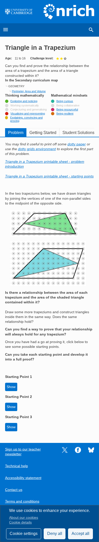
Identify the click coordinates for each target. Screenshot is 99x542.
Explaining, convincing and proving (26, 119)
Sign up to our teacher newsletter (23, 451)
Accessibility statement (23, 478)
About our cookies (23, 518)
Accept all (80, 533)
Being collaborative (67, 105)
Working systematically (24, 105)
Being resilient (64, 113)
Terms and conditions (22, 501)
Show (11, 387)
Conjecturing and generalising (28, 109)
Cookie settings (24, 533)
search (91, 30)
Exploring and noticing (23, 101)
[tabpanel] (49, 286)
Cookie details (20, 522)
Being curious (64, 101)
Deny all (54, 533)
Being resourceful (67, 109)
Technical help (16, 466)
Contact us (13, 490)
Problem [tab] (15, 132)
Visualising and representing (27, 113)
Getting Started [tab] (42, 132)
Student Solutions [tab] (78, 132)
